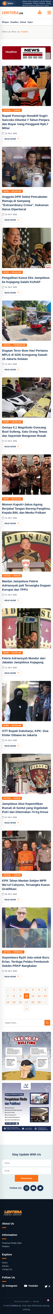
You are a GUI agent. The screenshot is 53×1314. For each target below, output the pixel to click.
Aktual (23, 22)
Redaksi (5, 1246)
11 (32, 996)
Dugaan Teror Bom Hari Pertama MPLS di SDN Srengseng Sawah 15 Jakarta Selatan (25, 355)
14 (7, 1002)
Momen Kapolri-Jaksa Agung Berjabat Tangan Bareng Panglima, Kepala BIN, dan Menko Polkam (26, 508)
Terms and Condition (21, 1301)
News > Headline (12, 191)
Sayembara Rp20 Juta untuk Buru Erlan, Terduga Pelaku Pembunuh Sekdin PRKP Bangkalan (25, 961)
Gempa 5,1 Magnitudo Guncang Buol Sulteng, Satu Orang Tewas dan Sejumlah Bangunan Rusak (24, 431)
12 (39, 996)
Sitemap (36, 1301)
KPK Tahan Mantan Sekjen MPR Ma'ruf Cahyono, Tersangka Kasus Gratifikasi (26, 885)
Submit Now (26, 1178)
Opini (30, 22)
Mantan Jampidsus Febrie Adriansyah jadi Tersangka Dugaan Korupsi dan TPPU (26, 585)
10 (26, 996)
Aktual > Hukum (12, 110)
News (14, 31)
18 (32, 1002)
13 (45, 996)
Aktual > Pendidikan (14, 345)
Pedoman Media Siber (12, 1243)
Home (4, 31)
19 (39, 1002)
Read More (10, 139)
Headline (14, 22)
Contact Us (7, 1269)
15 (14, 1002)
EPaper (5, 22)
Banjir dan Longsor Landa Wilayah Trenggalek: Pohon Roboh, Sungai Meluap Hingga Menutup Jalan (33, 3)
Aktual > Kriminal (13, 952)
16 (20, 1002)
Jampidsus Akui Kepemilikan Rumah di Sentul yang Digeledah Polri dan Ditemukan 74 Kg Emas (25, 808)
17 (26, 1002)
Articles (5, 1266)
